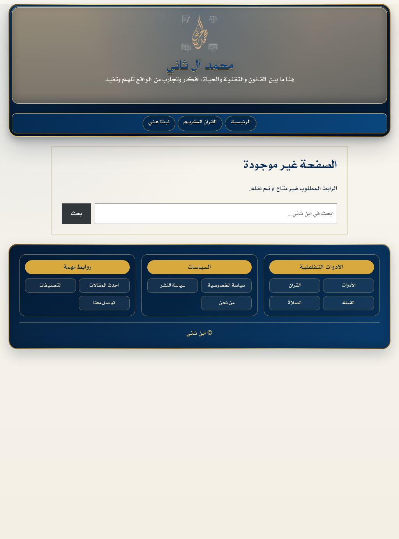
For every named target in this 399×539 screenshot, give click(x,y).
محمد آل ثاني (199, 65)
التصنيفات (50, 285)
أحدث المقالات (104, 285)
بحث (76, 213)
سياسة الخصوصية (226, 285)
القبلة (349, 302)
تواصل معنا (104, 302)
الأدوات (349, 285)
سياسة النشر (172, 285)
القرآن (295, 285)
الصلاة (295, 302)
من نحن (226, 302)
